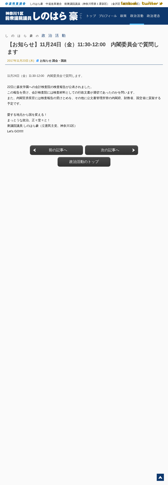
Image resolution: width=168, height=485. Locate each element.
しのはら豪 (37, 35)
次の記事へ (110, 150)
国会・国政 (59, 60)
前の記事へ (58, 150)
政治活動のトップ (84, 162)
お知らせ (45, 60)
